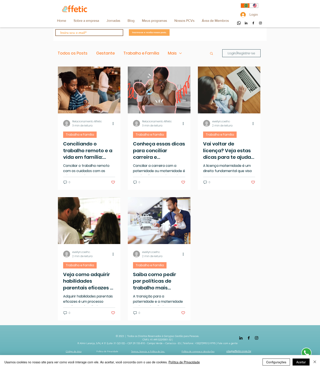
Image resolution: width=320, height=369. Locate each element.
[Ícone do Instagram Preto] (260, 23)
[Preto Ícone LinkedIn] (246, 23)
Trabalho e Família (141, 53)
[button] (215, 20)
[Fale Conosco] (306, 352)
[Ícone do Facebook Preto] (253, 23)
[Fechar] (314, 362)
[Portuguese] (245, 5)
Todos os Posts (73, 53)
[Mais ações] (114, 123)
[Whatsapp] (239, 23)
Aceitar (301, 362)
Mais (172, 53)
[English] (253, 5)
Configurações (276, 362)
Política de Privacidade (184, 362)
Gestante (105, 53)
